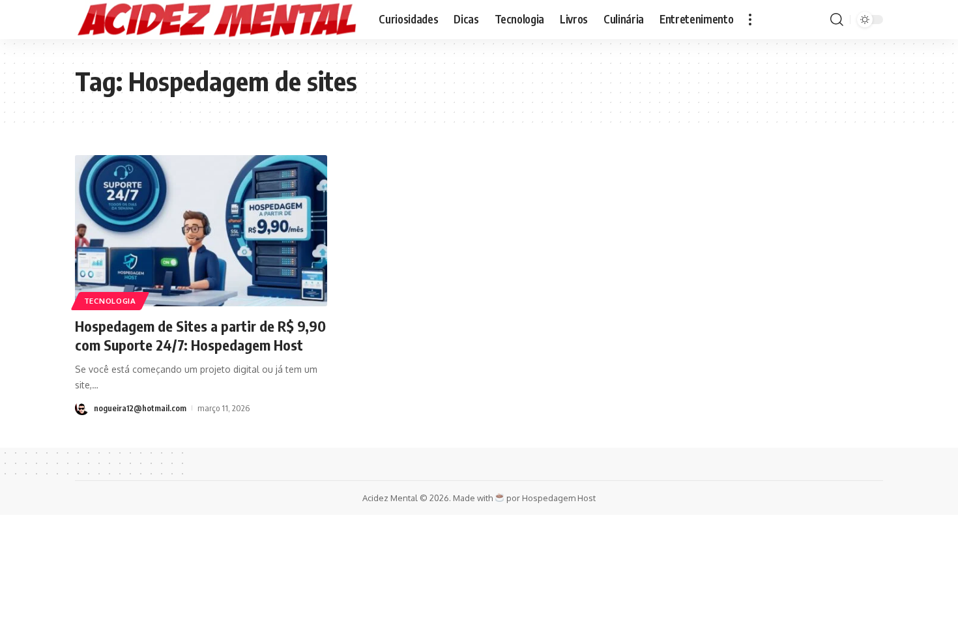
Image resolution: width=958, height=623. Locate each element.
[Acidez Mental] (216, 19)
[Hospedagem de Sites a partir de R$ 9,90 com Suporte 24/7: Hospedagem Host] (201, 230)
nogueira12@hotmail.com (140, 408)
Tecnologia (110, 301)
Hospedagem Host (559, 498)
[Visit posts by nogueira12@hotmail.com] (82, 408)
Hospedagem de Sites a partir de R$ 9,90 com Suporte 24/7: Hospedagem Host (200, 335)
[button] (750, 19)
